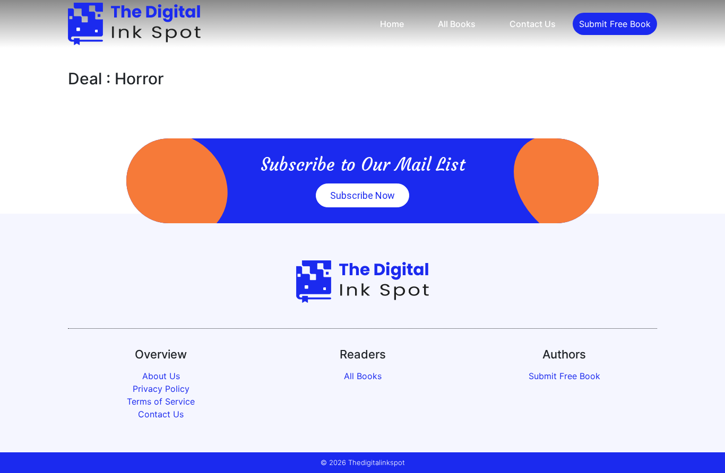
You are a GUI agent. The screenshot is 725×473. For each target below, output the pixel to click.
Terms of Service (161, 401)
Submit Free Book (615, 24)
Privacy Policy (161, 388)
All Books (457, 24)
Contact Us (533, 24)
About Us (161, 376)
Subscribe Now (362, 195)
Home (392, 24)
